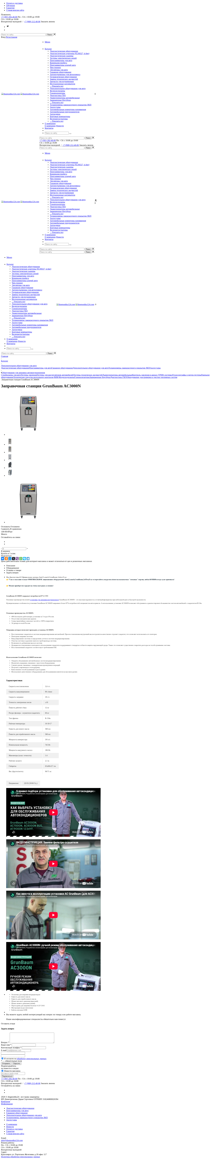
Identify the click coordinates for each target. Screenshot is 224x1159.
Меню (47, 42)
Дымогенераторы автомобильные (65, 98)
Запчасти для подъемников (62, 81)
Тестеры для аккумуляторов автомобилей (55, 375)
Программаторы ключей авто (63, 65)
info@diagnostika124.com (12, 1140)
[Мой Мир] (9, 558)
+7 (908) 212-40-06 (32, 21)
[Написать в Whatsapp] (7, 30)
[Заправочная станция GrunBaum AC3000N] (28, 434)
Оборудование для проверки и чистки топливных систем (151, 377)
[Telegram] (28, 558)
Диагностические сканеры (61, 56)
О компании (50, 126)
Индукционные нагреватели (62, 84)
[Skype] (24, 558)
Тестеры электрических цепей (63, 58)
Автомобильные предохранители (64, 112)
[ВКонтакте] (2, 558)
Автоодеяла (55, 114)
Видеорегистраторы (59, 119)
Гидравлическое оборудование (63, 77)
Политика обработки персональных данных (20, 1157)
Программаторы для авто (61, 60)
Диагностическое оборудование (64, 51)
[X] (13, 558)
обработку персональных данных (31, 1059)
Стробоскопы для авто (11, 375)
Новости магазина (12, 1071)
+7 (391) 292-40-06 (9, 17)
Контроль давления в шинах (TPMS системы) (152, 375)
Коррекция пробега (58, 63)
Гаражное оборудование (60, 72)
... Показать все (56, 86)
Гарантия (10, 1131)
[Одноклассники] (6, 558)
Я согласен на (25, 1059)
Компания (5, 1101)
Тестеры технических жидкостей (87, 375)
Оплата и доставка (14, 1129)
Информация (7, 1104)
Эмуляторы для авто (59, 70)
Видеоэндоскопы (57, 91)
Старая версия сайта (15, 1134)
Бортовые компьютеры (60, 116)
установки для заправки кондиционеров (44, 600)
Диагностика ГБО (58, 95)
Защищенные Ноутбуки (60, 100)
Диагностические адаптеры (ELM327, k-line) (69, 53)
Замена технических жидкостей (64, 79)
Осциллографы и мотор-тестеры (187, 375)
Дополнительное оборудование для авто (68, 88)
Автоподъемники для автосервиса (65, 74)
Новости (60, 126)
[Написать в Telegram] (7, 27)
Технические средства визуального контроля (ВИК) (36, 377)
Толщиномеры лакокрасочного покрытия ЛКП (70, 105)
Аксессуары (55, 107)
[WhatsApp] (20, 558)
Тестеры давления (29, 375)
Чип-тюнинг (55, 67)
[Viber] (17, 558)
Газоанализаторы (57, 93)
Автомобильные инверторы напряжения (68, 109)
